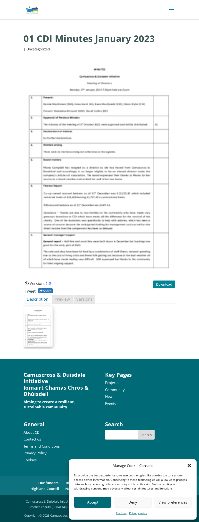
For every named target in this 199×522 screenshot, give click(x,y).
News (109, 396)
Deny (132, 502)
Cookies (121, 513)
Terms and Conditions (42, 446)
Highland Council (45, 488)
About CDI (32, 432)
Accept (92, 502)
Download (164, 284)
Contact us (32, 439)
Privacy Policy (138, 513)
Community (115, 389)
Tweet (30, 291)
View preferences (172, 502)
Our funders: (48, 483)
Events (110, 403)
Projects (111, 382)
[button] (189, 465)
